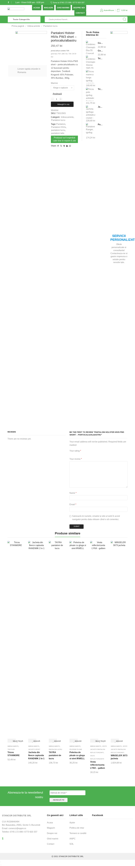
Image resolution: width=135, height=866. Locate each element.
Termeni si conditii (77, 833)
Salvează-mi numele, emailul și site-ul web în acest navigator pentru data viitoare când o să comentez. (96, 518)
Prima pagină (18, 26)
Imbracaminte (33, 26)
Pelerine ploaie (75, 749)
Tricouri (11, 749)
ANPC (72, 839)
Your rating (75, 451)
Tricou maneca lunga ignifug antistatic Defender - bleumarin (100, 58)
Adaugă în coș (63, 104)
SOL (71, 844)
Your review (75, 459)
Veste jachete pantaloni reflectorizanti (98, 749)
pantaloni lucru (58, 130)
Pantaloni (60, 124)
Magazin (48, 8)
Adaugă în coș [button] (34, 741)
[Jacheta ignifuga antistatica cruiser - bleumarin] (90, 112)
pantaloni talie (57, 133)
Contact (80, 13)
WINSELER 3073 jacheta (119, 757)
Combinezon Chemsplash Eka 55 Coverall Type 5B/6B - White (100, 43)
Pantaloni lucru (50, 26)
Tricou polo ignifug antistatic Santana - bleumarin (100, 89)
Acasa (36, 8)
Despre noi (79, 8)
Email (72, 504)
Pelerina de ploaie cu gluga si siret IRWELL (77, 755)
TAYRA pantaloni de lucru (55, 755)
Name (72, 493)
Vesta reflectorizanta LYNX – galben (97, 765)
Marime (54, 83)
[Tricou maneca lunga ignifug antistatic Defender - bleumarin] (90, 76)
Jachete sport (34, 749)
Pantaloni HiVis (58, 127)
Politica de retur (76, 828)
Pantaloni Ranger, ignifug (100, 124)
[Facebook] (8, 2)
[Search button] (124, 19)
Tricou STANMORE (14, 754)
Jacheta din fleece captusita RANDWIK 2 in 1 (36, 755)
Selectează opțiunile (14, 741)
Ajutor (72, 822)
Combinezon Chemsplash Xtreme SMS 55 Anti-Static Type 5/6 (100, 51)
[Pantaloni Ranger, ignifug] (90, 129)
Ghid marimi (63, 8)
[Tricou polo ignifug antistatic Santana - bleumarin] (90, 94)
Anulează (57, 94)
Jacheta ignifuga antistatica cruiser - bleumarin (100, 107)
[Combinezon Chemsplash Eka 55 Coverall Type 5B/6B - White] (90, 48)
